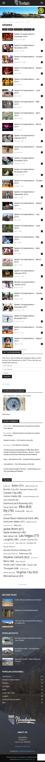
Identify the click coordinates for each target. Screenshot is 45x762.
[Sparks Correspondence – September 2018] (7, 195)
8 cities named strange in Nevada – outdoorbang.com (21, 469)
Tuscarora (24, 569)
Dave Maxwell (10, 500)
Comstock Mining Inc (31, 496)
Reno (8, 561)
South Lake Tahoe (14, 565)
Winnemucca (13, 576)
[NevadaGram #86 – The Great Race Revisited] (7, 651)
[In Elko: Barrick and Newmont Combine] (7, 602)
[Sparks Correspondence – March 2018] (7, 262)
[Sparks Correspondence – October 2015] (7, 183)
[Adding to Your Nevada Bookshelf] (7, 613)
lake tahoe (10, 536)
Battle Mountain (31, 486)
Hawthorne (31, 522)
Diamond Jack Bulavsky (18, 503)
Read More (6, 414)
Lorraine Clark (8, 543)
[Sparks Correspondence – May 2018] (7, 240)
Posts (5, 384)
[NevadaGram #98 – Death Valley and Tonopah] (7, 662)
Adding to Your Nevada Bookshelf (26, 610)
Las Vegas (29, 536)
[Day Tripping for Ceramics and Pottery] (14, 410)
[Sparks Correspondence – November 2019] (7, 48)
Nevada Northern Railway (17, 550)
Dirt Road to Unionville (25, 440)
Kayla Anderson (14, 532)
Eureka (19, 511)
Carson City (12, 493)
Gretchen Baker (14, 521)
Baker (10, 29)
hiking (17, 525)
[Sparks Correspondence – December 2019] (7, 37)
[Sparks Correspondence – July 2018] (7, 217)
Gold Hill (7, 515)
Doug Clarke (10, 507)
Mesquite (31, 543)
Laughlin (11, 539)
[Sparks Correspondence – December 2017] (7, 307)
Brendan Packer (28, 489)
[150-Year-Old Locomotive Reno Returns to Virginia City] (7, 623)
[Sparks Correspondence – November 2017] (7, 319)
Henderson (7, 525)
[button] (3, 3)
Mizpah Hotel (9, 547)
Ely (8, 510)
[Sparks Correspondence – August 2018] (7, 206)
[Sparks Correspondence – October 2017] (7, 330)
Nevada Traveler (9, 440)
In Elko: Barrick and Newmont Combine (28, 600)
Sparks (31, 565)
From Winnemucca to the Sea (24, 464)
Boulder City (18, 29)
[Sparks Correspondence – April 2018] (7, 251)
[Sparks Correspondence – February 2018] (7, 273)
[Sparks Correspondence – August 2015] (7, 342)
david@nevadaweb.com (26, 751)
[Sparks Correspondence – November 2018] (7, 172)
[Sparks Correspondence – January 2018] (7, 296)
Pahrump (25, 553)
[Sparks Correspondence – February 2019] (7, 138)
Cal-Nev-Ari (27, 29)
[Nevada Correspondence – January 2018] (7, 285)
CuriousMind (7, 464)
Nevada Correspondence (16, 22)
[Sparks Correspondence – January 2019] (7, 150)
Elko (25, 507)
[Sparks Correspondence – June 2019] (7, 93)
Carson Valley (12, 496)
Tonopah (10, 568)
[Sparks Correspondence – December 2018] (7, 161)
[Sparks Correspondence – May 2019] (7, 104)
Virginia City (27, 572)
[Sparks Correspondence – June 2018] (7, 228)
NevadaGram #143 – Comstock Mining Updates (24, 459)
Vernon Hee (9, 573)
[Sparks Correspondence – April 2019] (7, 116)
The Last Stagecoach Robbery (13, 471)
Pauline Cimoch (16, 557)
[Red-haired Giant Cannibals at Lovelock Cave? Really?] (7, 641)
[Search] (42, 3)
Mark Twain (20, 543)
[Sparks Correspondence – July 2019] (7, 82)
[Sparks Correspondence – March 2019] (7, 127)
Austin (5, 29)
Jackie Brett (13, 529)
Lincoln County (28, 539)
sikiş (4, 459)
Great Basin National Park (20, 518)
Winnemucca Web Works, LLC (26, 759)
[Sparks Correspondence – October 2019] (7, 59)
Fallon (29, 511)
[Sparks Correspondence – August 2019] (7, 71)
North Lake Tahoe (10, 554)
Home (4, 22)
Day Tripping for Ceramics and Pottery (17, 396)
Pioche (34, 557)
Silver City (20, 561)
